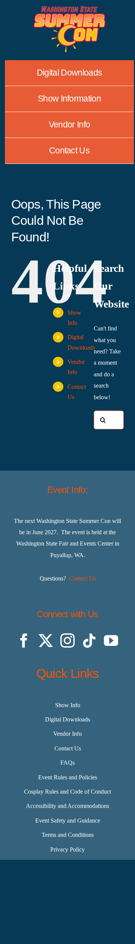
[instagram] (67, 640)
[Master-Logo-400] (69, 9)
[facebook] (24, 640)
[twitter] (46, 640)
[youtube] (111, 640)
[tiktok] (89, 640)
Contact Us (82, 578)
